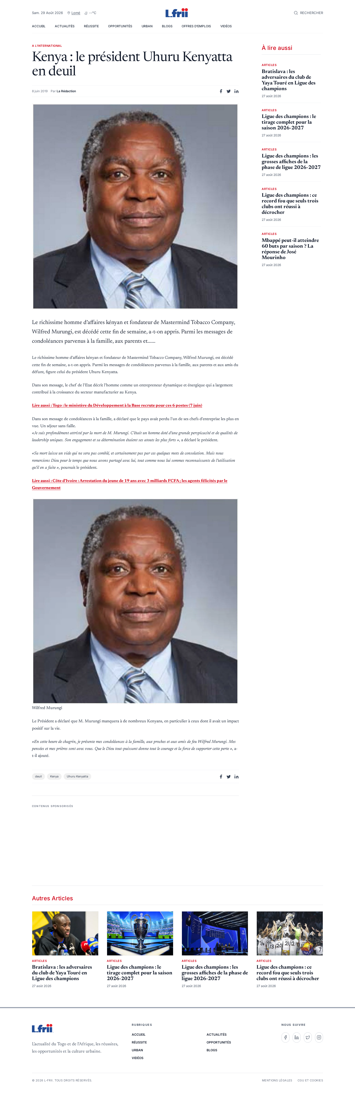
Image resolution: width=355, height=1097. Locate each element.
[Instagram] (319, 1037)
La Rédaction (66, 91)
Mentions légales (277, 1080)
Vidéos (226, 26)
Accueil (38, 26)
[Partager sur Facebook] (221, 91)
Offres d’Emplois (196, 26)
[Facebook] (285, 1037)
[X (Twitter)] (308, 1037)
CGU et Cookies (310, 1080)
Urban (147, 26)
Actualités (65, 26)
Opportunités (120, 26)
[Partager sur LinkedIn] (236, 91)
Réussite (91, 26)
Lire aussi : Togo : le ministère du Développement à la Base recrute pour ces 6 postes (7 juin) (117, 406)
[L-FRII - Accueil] (177, 13)
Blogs (167, 26)
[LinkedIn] (297, 1037)
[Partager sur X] (228, 91)
